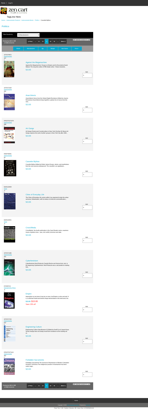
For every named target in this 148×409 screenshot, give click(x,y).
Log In (10, 3)
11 (39, 41)
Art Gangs (30, 128)
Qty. (43, 48)
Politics (37, 20)
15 (54, 41)
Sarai (5, 188)
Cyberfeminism (32, 261)
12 (42, 41)
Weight (53, 48)
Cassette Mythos (32, 161)
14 (50, 41)
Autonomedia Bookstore (73, 405)
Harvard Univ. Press (10, 288)
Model (18, 48)
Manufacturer (31, 48)
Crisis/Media (31, 228)
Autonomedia (8, 56)
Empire (28, 294)
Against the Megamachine (36, 62)
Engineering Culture (34, 327)
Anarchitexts (31, 95)
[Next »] (63, 41)
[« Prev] (30, 41)
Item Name (65, 48)
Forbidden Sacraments (35, 360)
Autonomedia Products (13, 20)
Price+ (77, 48)
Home (3, 3)
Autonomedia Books (27, 20)
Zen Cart (88, 405)
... (35, 41)
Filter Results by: (8, 34)
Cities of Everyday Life (35, 194)
